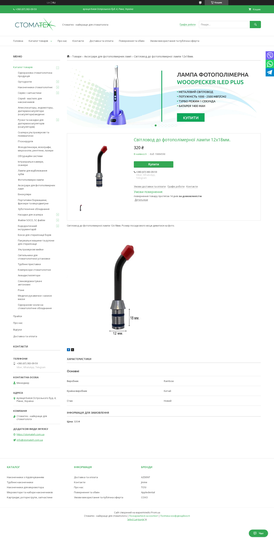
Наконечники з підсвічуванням (25, 477)
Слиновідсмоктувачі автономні (30, 282)
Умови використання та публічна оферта (174, 41)
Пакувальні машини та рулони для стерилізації (36, 242)
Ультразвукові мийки (30, 249)
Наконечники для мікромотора (25, 487)
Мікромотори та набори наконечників (30, 492)
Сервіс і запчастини (29, 93)
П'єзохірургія (25, 141)
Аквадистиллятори (29, 275)
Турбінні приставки (29, 264)
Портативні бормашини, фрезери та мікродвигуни (33, 201)
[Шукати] (255, 24)
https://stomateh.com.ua (30, 434)
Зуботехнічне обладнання (33, 209)
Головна (18, 41)
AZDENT (145, 477)
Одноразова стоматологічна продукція (35, 74)
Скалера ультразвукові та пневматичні (33, 134)
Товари (76, 56)
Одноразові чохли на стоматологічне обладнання (35, 306)
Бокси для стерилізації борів (34, 235)
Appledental (148, 492)
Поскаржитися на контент (143, 515)
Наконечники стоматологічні (35, 87)
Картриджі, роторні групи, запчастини (29, 497)
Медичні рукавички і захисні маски (35, 297)
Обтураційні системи (30, 156)
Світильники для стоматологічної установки (34, 257)
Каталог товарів (38, 41)
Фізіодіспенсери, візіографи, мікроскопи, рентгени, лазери (35, 148)
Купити (153, 164)
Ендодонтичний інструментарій (27, 227)
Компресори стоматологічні (34, 269)
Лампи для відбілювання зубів (32, 172)
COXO (144, 497)
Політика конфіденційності (175, 515)
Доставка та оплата (101, 41)
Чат (261, 533)
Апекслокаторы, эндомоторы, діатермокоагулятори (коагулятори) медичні (35, 111)
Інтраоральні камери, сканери (31, 163)
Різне (21, 290)
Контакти (78, 41)
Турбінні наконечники (20, 482)
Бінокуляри (24, 194)
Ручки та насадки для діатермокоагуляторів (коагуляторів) (31, 123)
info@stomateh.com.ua (30, 439)
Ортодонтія (25, 81)
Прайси (17, 316)
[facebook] (68, 350)
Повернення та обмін (131, 41)
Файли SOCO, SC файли (31, 220)
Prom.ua (155, 512)
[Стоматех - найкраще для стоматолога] (35, 31)
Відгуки (17, 329)
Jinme (144, 482)
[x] (72, 350)
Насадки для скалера (30, 214)
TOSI (143, 487)
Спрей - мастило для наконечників (30, 100)
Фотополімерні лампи (31, 179)
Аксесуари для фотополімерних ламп (107, 56)
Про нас (62, 41)
